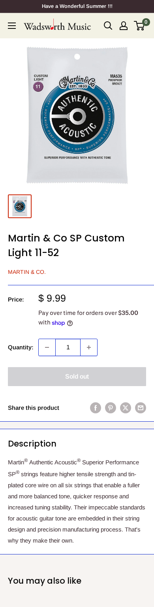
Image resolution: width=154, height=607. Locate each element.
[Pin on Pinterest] (110, 407)
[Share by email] (140, 407)
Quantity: (21, 347)
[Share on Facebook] (95, 407)
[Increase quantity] (89, 347)
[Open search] (108, 25)
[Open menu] (12, 26)
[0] (140, 25)
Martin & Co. (27, 272)
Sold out (77, 376)
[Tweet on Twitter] (125, 407)
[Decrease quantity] (47, 347)
